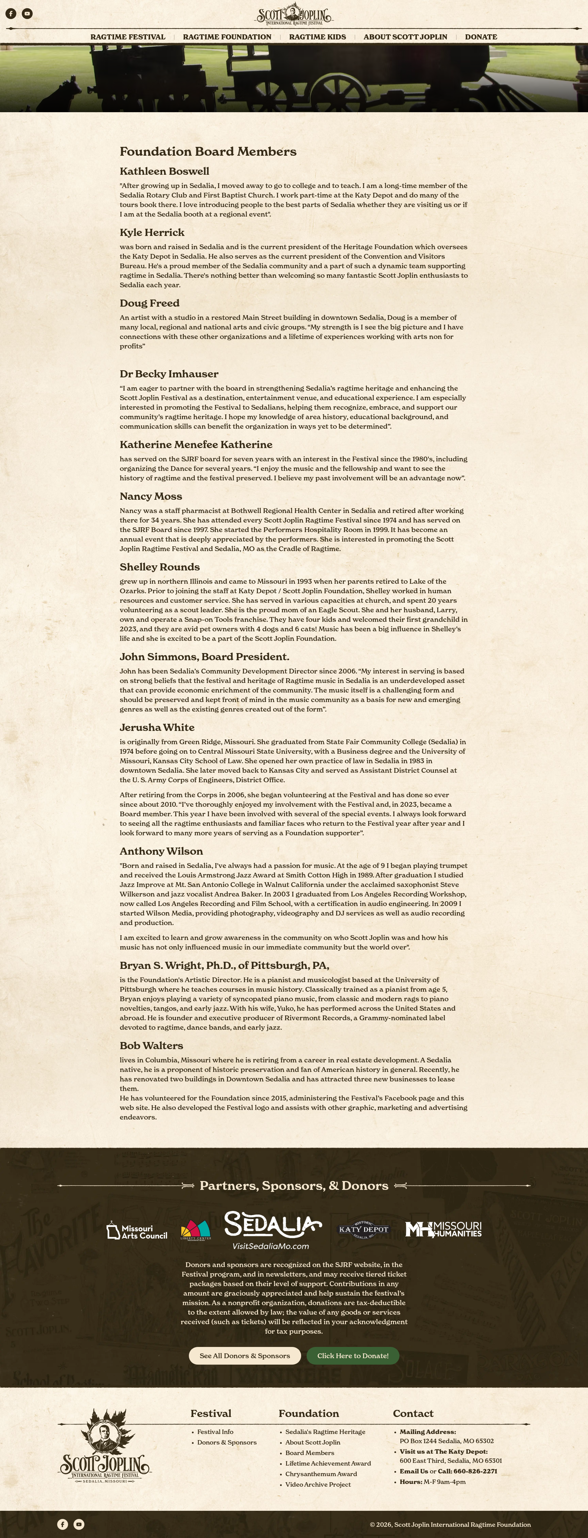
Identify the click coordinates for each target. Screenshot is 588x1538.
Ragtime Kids (317, 37)
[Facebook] (10, 13)
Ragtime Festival (128, 37)
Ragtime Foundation (227, 37)
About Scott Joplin (405, 37)
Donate (481, 37)
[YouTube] (27, 13)
